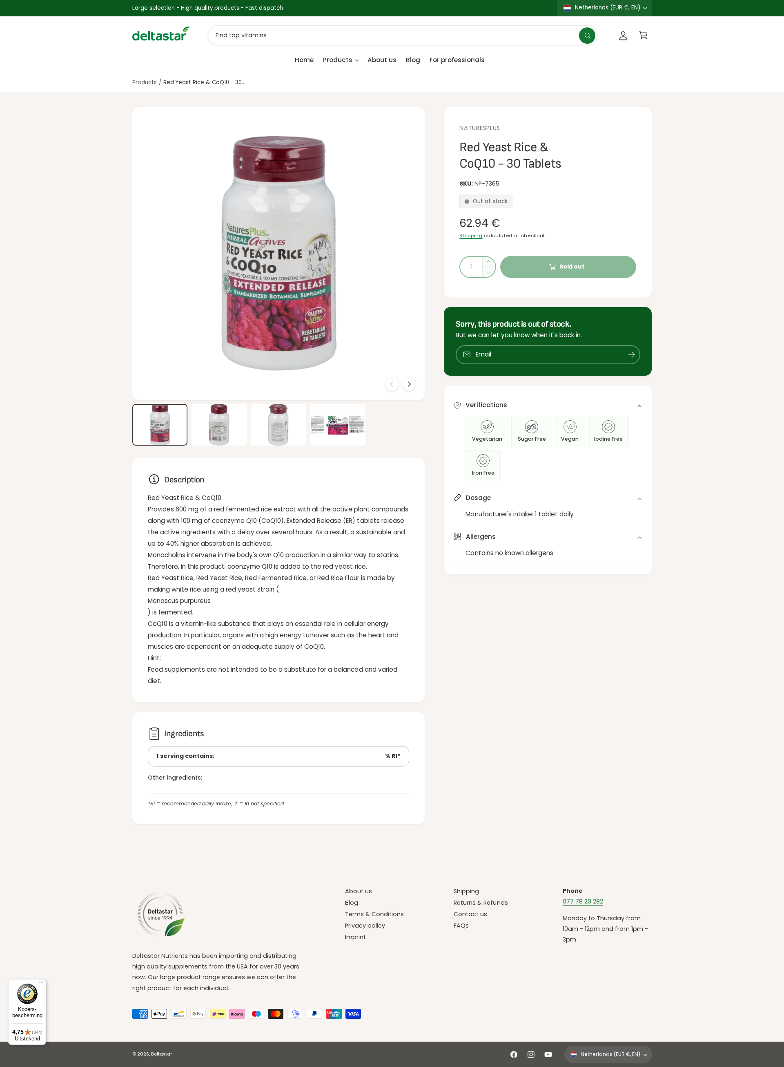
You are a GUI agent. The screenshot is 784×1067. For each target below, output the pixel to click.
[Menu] (41, 984)
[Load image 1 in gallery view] (160, 425)
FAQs (461, 925)
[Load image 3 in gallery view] (278, 425)
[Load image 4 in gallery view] (337, 425)
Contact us (470, 914)
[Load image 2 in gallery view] (219, 425)
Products (337, 60)
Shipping (470, 235)
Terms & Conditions (374, 914)
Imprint (355, 937)
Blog (351, 903)
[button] (643, 35)
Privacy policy (365, 925)
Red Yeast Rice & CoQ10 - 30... (204, 82)
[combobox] (402, 35)
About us (358, 891)
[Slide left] (392, 384)
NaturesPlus (479, 128)
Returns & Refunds (481, 903)
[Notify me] (631, 354)
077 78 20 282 (583, 901)
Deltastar (161, 1054)
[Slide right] (408, 384)
